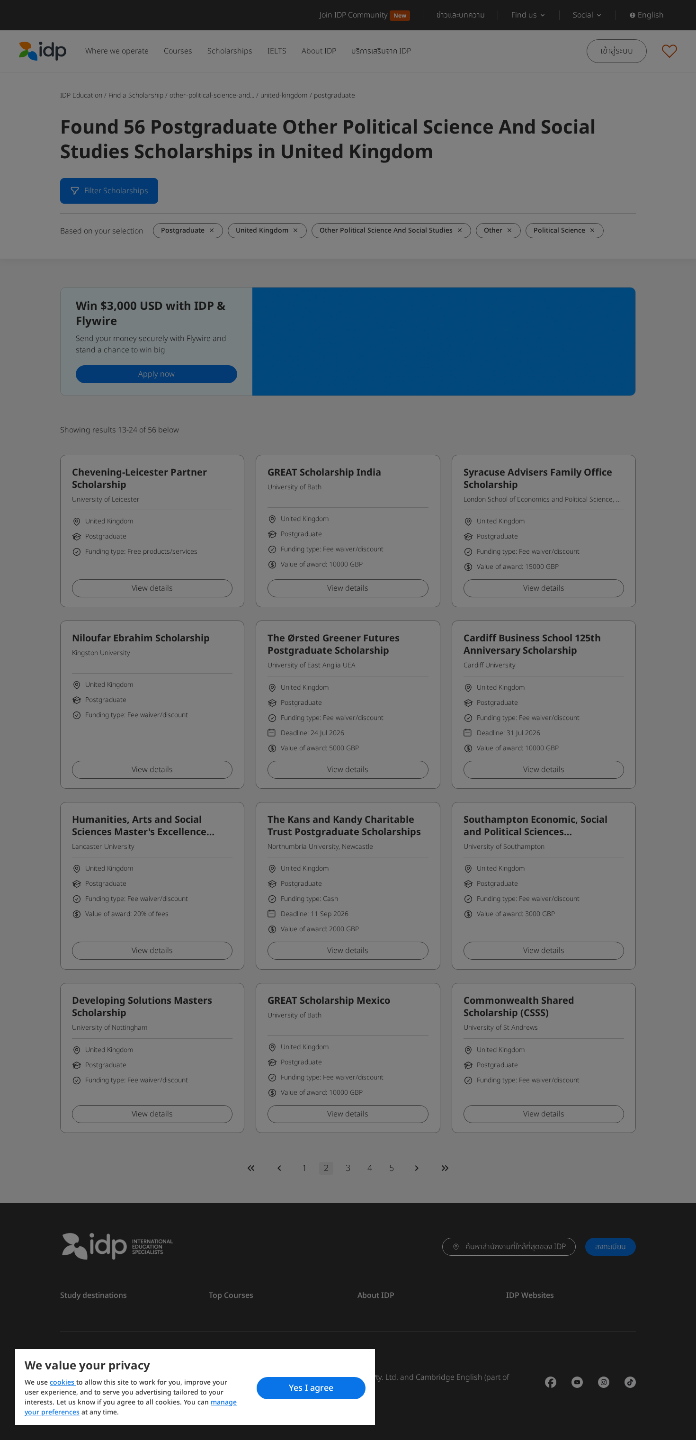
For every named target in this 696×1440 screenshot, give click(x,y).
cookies (63, 1382)
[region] (195, 1387)
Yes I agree (311, 1388)
